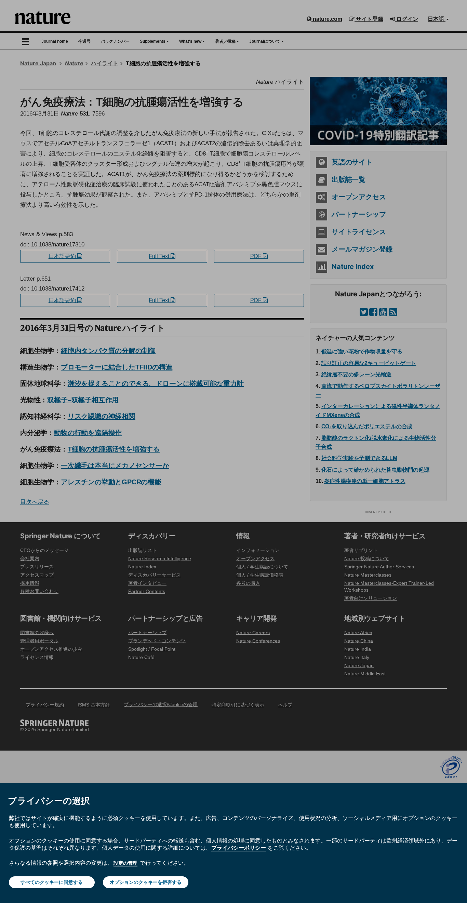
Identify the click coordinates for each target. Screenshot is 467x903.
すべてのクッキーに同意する (52, 882)
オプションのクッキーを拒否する (146, 882)
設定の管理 (125, 863)
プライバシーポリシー (238, 847)
